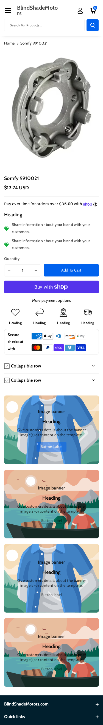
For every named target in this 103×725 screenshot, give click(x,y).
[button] (8, 10)
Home (9, 43)
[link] (52, 447)
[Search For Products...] (93, 25)
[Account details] (80, 11)
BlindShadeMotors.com (26, 704)
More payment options (51, 300)
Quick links (14, 716)
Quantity (12, 258)
